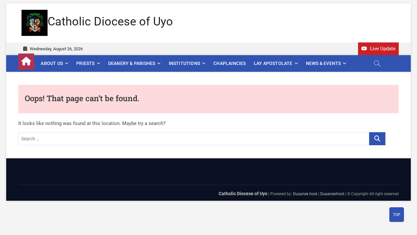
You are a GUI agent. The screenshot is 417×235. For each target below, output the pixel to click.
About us (52, 63)
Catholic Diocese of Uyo (110, 21)
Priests (85, 63)
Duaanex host (305, 194)
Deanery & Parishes (131, 63)
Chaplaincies (229, 63)
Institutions (184, 63)
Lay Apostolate (273, 63)
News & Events (323, 63)
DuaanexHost (332, 194)
